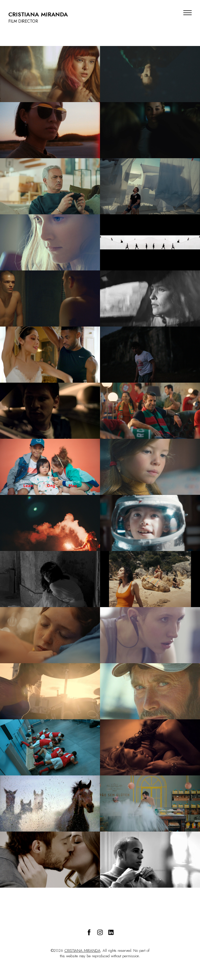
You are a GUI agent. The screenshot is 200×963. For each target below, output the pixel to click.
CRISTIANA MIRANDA (82, 950)
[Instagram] (100, 932)
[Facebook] (89, 932)
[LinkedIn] (111, 932)
